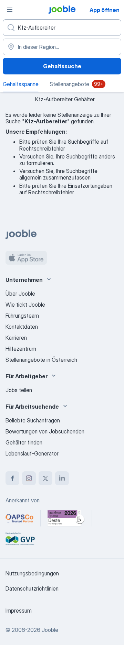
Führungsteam (22, 315)
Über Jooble (20, 293)
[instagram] (29, 478)
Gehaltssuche (62, 66)
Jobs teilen (19, 390)
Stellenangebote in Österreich (41, 359)
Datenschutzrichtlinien (32, 588)
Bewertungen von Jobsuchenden (45, 431)
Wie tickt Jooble (25, 304)
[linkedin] (62, 478)
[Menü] (10, 10)
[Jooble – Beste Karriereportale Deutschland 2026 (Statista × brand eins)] (66, 518)
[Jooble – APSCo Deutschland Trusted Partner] (19, 518)
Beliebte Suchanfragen (33, 420)
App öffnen (105, 10)
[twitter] (45, 478)
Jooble (50, 629)
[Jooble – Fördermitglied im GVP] (20, 539)
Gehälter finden (24, 442)
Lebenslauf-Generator (32, 453)
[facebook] (12, 478)
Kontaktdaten (22, 326)
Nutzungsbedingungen (32, 573)
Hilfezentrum (21, 348)
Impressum (19, 610)
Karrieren (16, 337)
